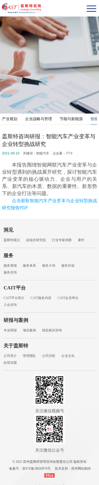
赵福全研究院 (36, 240)
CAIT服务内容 (41, 298)
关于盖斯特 (16, 345)
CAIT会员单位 (67, 298)
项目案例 (29, 330)
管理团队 (29, 356)
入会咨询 (10, 305)
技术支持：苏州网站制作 (73, 468)
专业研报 (10, 330)
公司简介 (10, 356)
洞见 (8, 230)
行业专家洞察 (62, 240)
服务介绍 (48, 265)
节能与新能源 (71, 119)
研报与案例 (16, 320)
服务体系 (29, 265)
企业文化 (68, 356)
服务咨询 (10, 272)
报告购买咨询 (52, 330)
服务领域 (10, 265)
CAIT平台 (15, 288)
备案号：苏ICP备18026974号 (30, 468)
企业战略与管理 (38, 119)
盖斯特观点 (12, 240)
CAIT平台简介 (14, 298)
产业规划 (9, 119)
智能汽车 (42, 153)
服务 (8, 255)
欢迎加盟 (10, 363)
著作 (81, 240)
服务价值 (68, 265)
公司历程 (48, 356)
